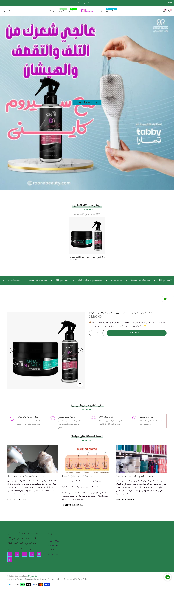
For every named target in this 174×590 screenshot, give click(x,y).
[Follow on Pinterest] (24, 554)
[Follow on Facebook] (9, 554)
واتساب (72, 11)
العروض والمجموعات (58, 11)
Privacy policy (55, 579)
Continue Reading (17, 500)
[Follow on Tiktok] (9, 559)
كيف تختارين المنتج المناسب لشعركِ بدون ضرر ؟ (135, 476)
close (5, 3)
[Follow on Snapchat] (31, 554)
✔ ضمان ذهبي (53, 554)
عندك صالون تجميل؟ (108, 11)
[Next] (80, 350)
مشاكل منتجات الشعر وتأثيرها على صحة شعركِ (26, 476)
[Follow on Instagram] (17, 554)
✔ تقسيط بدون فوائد (55, 550)
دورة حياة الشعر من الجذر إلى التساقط (77, 476)
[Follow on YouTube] (39, 554)
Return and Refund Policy (76, 579)
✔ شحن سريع (53, 545)
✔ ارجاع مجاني (53, 541)
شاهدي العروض (84, 102)
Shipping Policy (14, 579)
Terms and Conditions (35, 579)
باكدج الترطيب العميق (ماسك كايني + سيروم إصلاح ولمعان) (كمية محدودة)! (95, 257)
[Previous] (12, 350)
